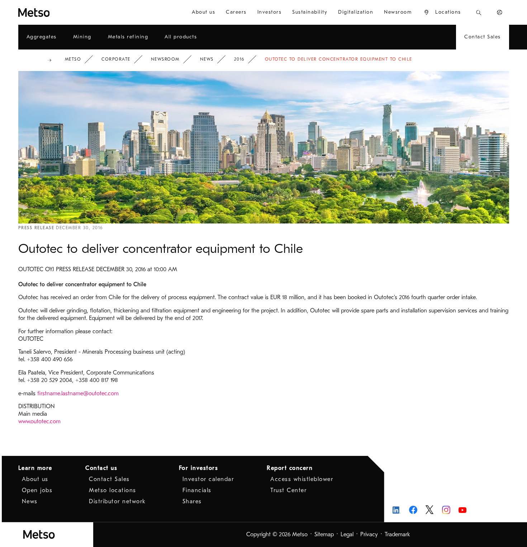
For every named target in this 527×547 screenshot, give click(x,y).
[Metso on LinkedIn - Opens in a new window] (397, 510)
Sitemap (324, 534)
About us (35, 479)
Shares (192, 501)
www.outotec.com (39, 421)
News (207, 59)
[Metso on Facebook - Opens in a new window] (413, 510)
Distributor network (117, 501)
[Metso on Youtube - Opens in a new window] (463, 510)
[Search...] (478, 12)
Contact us (101, 468)
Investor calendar (208, 479)
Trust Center (288, 490)
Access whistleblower (301, 479)
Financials (197, 490)
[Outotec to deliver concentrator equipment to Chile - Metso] (59, 12)
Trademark (397, 534)
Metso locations (112, 490)
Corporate (115, 59)
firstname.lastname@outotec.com (78, 393)
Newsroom (165, 59)
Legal (347, 534)
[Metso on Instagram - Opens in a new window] (446, 510)
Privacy (369, 534)
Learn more (35, 468)
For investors (198, 468)
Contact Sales (109, 479)
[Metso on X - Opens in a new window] (430, 509)
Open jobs (37, 490)
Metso (73, 59)
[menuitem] (203, 12)
